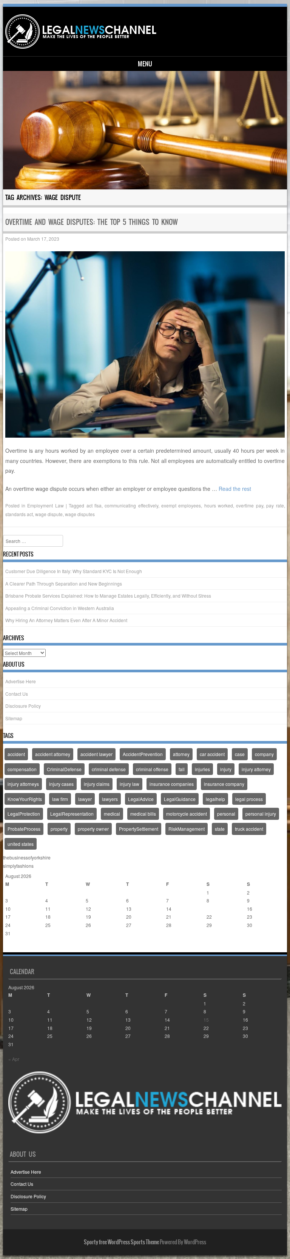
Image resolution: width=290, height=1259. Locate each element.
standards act (19, 514)
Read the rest (235, 488)
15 (209, 908)
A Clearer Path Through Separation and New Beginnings (63, 583)
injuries (202, 769)
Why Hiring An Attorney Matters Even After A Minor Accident (66, 620)
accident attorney (52, 754)
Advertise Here (20, 681)
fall (182, 769)
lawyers (110, 799)
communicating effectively (131, 505)
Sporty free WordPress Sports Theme (121, 1242)
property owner (93, 828)
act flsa (94, 505)
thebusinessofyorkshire (27, 857)
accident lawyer (96, 754)
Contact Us (16, 693)
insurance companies (172, 784)
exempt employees (181, 505)
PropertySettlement (138, 828)
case (240, 754)
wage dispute (49, 514)
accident (16, 754)
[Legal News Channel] (80, 31)
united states (21, 844)
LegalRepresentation (72, 813)
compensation (22, 769)
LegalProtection (24, 813)
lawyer (85, 799)
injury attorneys (23, 784)
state (220, 828)
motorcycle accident (186, 813)
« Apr (10, 948)
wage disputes (80, 514)
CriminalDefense (64, 769)
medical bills (143, 813)
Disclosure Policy (23, 706)
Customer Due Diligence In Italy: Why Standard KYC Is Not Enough (73, 571)
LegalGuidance (180, 799)
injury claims (97, 784)
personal (226, 813)
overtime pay (249, 505)
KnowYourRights (25, 799)
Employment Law (45, 505)
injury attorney (256, 769)
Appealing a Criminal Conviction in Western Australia (59, 608)
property (59, 828)
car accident (212, 754)
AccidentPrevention (143, 754)
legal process (249, 799)
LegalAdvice (141, 799)
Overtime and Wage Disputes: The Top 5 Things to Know (91, 222)
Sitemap (13, 718)
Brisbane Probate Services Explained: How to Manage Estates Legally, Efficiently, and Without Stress (108, 595)
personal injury (260, 813)
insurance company (224, 784)
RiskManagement (186, 828)
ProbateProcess (24, 828)
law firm (60, 799)
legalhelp (215, 799)
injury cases (61, 784)
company (264, 754)
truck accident (249, 828)
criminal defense (109, 769)
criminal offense (152, 769)
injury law (129, 784)
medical (112, 813)
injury (225, 769)
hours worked (218, 505)
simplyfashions (18, 865)
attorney (181, 754)
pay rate (275, 505)
